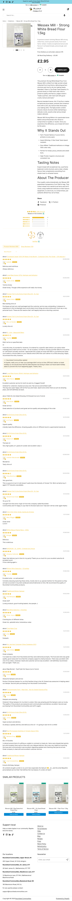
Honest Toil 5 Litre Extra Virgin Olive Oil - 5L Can (23, 294)
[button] (67, 9)
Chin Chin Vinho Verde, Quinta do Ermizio (20, 512)
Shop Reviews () (27, 246)
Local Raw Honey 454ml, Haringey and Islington (22, 373)
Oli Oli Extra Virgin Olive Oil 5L (17, 415)
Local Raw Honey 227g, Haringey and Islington (22, 275)
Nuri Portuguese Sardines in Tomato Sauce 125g (23, 731)
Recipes (40, 839)
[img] (36, 212)
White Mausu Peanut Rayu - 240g (18, 530)
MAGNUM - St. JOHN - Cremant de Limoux (21, 548)
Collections (11, 21)
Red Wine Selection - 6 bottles (17, 610)
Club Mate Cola (12, 628)
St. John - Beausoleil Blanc (15, 332)
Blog (38, 836)
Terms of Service (42, 849)
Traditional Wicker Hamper (15, 591)
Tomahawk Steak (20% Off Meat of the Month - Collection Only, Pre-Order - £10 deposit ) (36, 256)
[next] (67, 798)
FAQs (39, 831)
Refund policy (41, 846)
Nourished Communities (23, 898)
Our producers (42, 828)
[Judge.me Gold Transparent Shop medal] (31, 235)
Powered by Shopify (62, 898)
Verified (34, 241)
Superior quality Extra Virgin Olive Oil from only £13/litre (36, 1)
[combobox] (36, 15)
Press (39, 841)
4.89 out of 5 (40, 211)
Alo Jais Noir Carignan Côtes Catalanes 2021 (21, 644)
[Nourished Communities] (35, 10)
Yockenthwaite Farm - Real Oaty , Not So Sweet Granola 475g (27, 689)
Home (4, 21)
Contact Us (41, 833)
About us (40, 826)
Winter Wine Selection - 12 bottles (18, 568)
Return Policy (41, 844)
